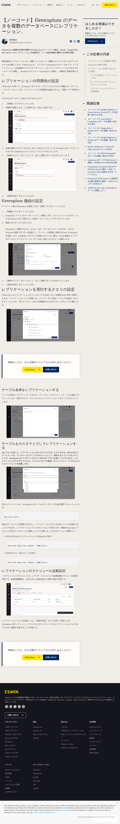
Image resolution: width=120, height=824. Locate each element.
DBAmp (36, 738)
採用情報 (92, 749)
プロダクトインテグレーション (72, 731)
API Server (9, 742)
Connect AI (37, 731)
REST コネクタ (10, 745)
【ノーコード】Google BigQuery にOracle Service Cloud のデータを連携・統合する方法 (103, 112)
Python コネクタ (11, 738)
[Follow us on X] (74, 41)
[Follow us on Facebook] (71, 41)
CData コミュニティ (12, 770)
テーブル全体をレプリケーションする (103, 76)
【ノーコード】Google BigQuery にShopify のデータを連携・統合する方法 (103, 140)
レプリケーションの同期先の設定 (102, 61)
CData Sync (37, 727)
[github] (19, 706)
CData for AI (81, 5)
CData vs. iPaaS (67, 744)
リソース (8, 781)
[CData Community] (23, 706)
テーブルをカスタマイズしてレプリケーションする (103, 83)
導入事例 (8, 773)
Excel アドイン (10, 749)
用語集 (7, 788)
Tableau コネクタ (11, 757)
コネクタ (64, 727)
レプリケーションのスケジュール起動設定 (103, 90)
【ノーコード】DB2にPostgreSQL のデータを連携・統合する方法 (102, 154)
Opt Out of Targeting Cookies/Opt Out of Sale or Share (96, 817)
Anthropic (37, 770)
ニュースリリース (95, 731)
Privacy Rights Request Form (44, 812)
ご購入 (93, 5)
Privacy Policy (63, 810)
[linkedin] (6, 706)
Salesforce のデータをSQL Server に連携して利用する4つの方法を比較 (103, 161)
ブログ (7, 777)
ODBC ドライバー (11, 727)
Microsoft (36, 781)
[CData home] (8, 5)
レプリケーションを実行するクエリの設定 (102, 70)
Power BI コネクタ (11, 753)
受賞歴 (91, 738)
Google (35, 777)
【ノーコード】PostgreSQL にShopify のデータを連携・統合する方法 (102, 131)
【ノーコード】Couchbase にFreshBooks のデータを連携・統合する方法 (102, 121)
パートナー (65, 740)
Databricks (37, 773)
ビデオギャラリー (11, 792)
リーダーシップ (95, 742)
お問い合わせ (109, 5)
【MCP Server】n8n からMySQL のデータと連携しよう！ (102, 189)
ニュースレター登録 (12, 784)
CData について (95, 727)
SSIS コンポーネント (40, 734)
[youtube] (15, 706)
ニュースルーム (95, 734)
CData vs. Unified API (69, 748)
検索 (97, 5)
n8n (34, 784)
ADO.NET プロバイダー (13, 734)
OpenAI (36, 788)
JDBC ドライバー (11, 731)
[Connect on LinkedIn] (78, 41)
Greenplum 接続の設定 (97, 65)
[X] (10, 706)
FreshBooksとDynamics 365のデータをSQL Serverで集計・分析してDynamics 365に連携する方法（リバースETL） (102, 171)
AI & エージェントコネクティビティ (73, 735)
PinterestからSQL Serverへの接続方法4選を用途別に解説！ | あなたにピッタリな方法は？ (103, 181)
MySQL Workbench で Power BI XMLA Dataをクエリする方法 (101, 148)
